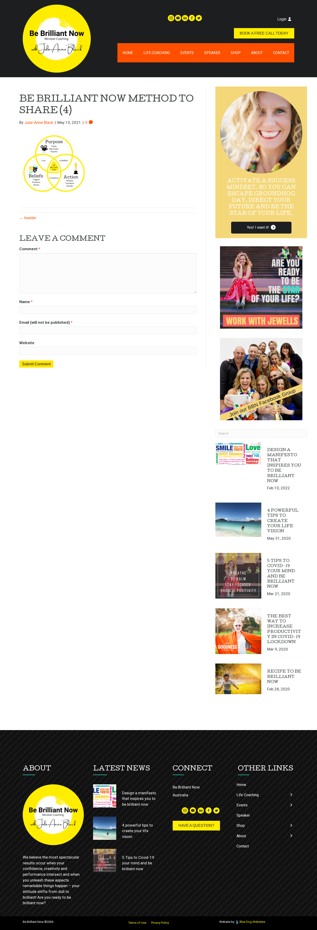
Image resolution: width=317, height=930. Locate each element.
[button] (261, 228)
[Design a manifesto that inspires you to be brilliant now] (238, 453)
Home (128, 53)
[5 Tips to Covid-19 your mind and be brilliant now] (238, 576)
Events (187, 53)
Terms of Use (137, 922)
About (257, 53)
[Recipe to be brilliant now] (238, 679)
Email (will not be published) (45, 322)
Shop (236, 53)
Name (25, 301)
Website (26, 342)
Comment (29, 249)
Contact (281, 53)
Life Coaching (156, 53)
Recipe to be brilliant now (284, 677)
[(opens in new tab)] (261, 287)
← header (27, 217)
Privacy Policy (160, 922)
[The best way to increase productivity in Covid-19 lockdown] (238, 631)
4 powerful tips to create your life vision (282, 521)
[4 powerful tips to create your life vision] (238, 520)
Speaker (212, 53)
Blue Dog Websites (252, 922)
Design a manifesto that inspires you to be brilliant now (284, 465)
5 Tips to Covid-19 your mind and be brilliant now (138, 863)
